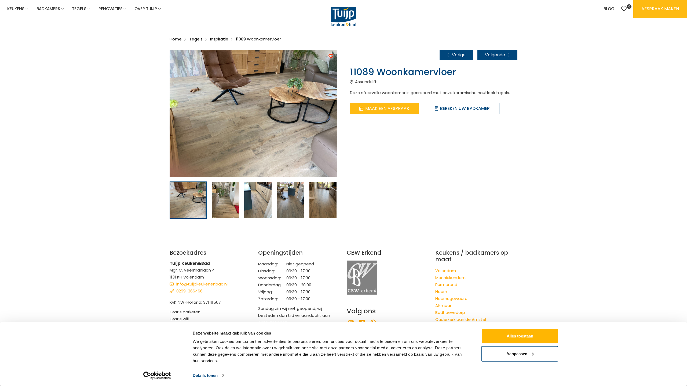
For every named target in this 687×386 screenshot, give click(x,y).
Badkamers (48, 9)
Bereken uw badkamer (465, 108)
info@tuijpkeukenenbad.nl (202, 284)
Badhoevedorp (450, 312)
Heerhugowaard (451, 298)
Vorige (459, 55)
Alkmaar (443, 305)
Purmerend (446, 284)
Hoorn (441, 291)
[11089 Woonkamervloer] (188, 200)
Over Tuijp (145, 9)
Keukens (15, 9)
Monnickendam (450, 277)
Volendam (445, 270)
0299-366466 (189, 291)
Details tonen (205, 375)
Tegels (79, 9)
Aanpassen (516, 353)
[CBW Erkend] (362, 277)
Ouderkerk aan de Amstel (460, 319)
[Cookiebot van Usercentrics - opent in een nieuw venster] (157, 376)
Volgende (495, 55)
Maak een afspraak (387, 108)
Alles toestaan (520, 336)
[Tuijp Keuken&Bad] (343, 16)
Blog (609, 9)
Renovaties (110, 9)
